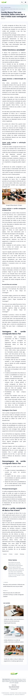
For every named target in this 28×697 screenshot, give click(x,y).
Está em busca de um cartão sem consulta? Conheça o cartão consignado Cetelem (13, 593)
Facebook (5, 554)
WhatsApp (22, 554)
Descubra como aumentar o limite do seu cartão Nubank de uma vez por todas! (13, 584)
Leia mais (16, 682)
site (24, 352)
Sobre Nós (14, 685)
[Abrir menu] (25, 2)
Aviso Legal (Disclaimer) (14, 686)
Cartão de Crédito (7, 7)
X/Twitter (10, 554)
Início (2, 7)
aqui (7, 228)
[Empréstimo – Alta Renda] (4, 2)
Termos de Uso (14, 689)
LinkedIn (16, 554)
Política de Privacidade (14, 687)
